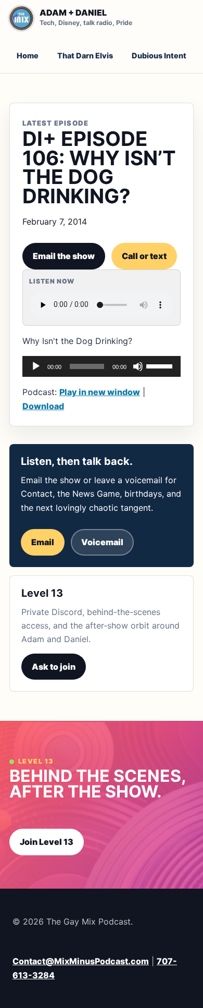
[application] (101, 366)
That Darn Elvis (85, 55)
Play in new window (99, 392)
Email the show (64, 256)
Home (28, 55)
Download (43, 406)
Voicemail (102, 542)
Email (42, 542)
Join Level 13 (46, 842)
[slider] (160, 365)
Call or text (144, 256)
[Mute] (138, 366)
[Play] (36, 366)
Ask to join (53, 666)
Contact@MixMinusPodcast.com (80, 961)
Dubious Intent (159, 55)
